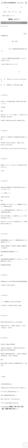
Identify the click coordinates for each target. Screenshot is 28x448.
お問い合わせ (14, 11)
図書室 (9, 11)
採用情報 (4, 11)
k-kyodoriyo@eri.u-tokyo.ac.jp (11, 402)
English (20, 11)
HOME (3, 15)
